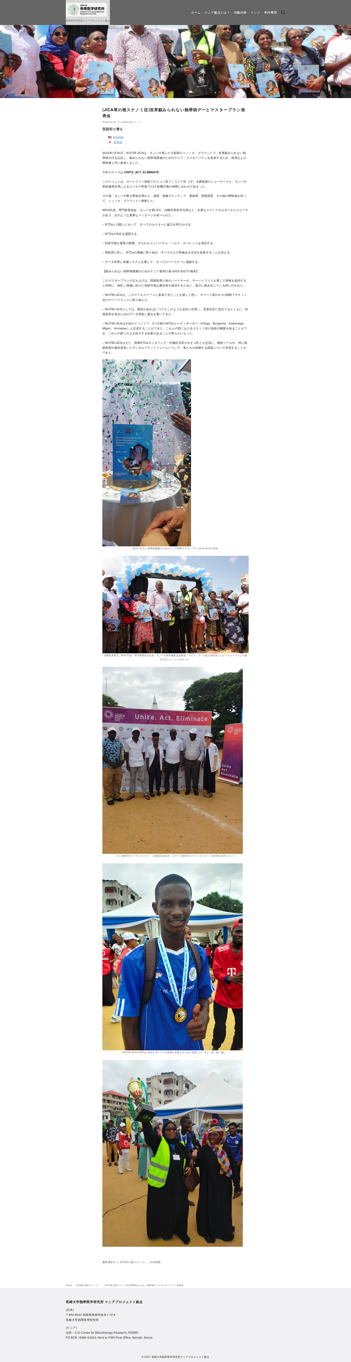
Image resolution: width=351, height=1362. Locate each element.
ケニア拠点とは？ (217, 12)
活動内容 (240, 12)
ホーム (196, 12)
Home (69, 1285)
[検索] (283, 12)
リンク (255, 12)
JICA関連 (155, 1262)
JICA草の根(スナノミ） (131, 122)
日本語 (117, 142)
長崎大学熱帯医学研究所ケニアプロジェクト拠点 (181, 1357)
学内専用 (270, 12)
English (118, 137)
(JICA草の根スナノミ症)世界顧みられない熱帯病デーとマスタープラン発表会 (143, 1285)
